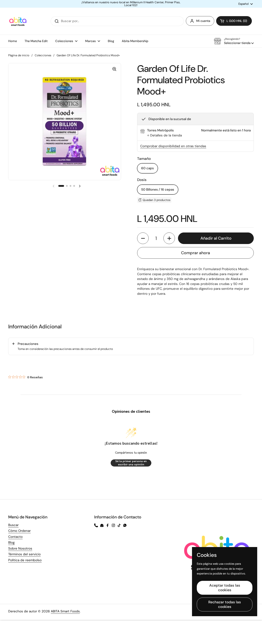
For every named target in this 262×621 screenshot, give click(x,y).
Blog (11, 542)
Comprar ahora (195, 253)
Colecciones (43, 55)
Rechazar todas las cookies (224, 604)
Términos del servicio (24, 554)
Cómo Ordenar (19, 531)
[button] (234, 21)
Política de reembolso (25, 560)
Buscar (13, 525)
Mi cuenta (203, 21)
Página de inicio (18, 55)
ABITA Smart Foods (65, 611)
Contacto (15, 537)
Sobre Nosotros (20, 548)
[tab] (164, 135)
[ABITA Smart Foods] (17, 21)
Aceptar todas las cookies (224, 587)
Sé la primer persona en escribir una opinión (131, 463)
